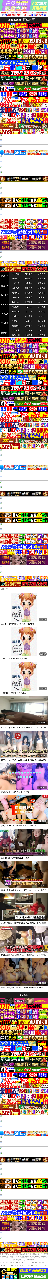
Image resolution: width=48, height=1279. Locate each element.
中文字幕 (28, 283)
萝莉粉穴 (28, 326)
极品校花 (16, 335)
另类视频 (41, 288)
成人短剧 (41, 330)
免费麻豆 (16, 326)
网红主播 (28, 274)
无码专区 (4, 323)
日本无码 (41, 274)
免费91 (29, 321)
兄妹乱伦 (28, 330)
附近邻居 (16, 293)
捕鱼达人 (16, 302)
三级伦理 (16, 283)
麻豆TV (29, 312)
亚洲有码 (16, 279)
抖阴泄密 (41, 326)
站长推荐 (4, 295)
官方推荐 (4, 305)
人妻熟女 (16, 288)
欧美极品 (28, 279)
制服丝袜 (28, 288)
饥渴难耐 (28, 293)
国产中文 (16, 330)
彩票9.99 (15, 307)
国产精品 (16, 274)
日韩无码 (41, 335)
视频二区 (4, 286)
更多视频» (24, 995)
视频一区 (4, 276)
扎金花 (28, 307)
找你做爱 (41, 293)
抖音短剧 (16, 312)
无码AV (5, 314)
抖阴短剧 (28, 335)
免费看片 (16, 321)
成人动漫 (41, 279)
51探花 (42, 312)
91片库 (16, 316)
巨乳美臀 (41, 283)
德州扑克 (41, 302)
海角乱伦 (41, 321)
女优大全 (28, 316)
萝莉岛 (41, 316)
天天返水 (41, 307)
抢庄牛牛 (28, 302)
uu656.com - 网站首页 (21, 19)
